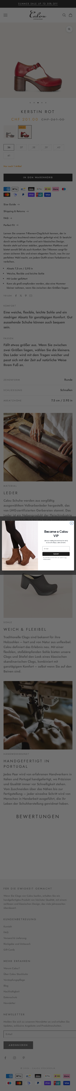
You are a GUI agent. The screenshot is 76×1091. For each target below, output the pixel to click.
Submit (56, 554)
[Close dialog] (71, 523)
